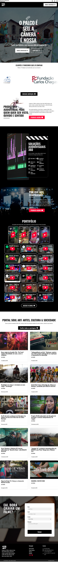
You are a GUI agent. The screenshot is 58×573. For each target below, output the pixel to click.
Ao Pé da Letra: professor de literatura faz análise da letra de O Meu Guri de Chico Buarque (13, 417)
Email (29, 512)
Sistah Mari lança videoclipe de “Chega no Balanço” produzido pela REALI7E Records (43, 385)
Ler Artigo (3, 357)
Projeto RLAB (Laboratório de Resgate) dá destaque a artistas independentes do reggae (43, 417)
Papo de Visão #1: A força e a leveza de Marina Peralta (12, 481)
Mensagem (29, 522)
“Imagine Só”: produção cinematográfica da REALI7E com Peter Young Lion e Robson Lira (43, 449)
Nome (29, 507)
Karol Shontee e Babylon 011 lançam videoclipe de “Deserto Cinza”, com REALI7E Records (14, 449)
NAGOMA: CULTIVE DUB (38, 481)
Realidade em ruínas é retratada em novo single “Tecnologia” (13, 385)
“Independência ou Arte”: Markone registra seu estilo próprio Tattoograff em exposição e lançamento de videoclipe (44, 353)
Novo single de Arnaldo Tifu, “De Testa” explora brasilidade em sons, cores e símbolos (12, 353)
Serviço (29, 517)
